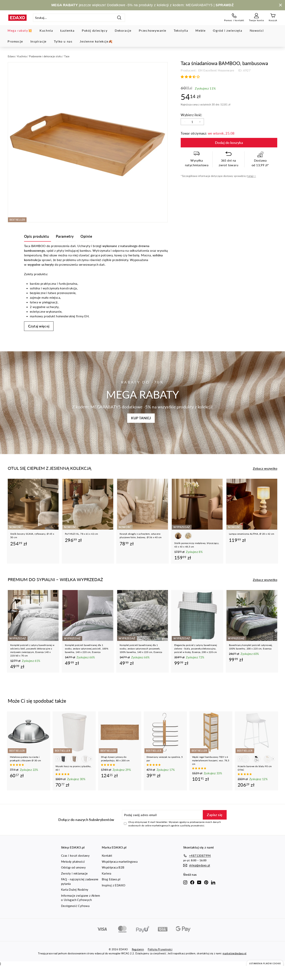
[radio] (178, 536)
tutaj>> (251, 176)
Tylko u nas (63, 41)
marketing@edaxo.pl (234, 953)
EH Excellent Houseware (216, 70)
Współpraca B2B (113, 867)
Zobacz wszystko (265, 468)
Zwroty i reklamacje (74, 873)
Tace (67, 56)
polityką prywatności (192, 825)
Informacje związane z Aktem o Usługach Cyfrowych (80, 898)
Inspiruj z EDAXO (113, 885)
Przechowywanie (152, 30)
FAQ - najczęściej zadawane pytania (79, 881)
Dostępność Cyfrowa (75, 906)
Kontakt (107, 855)
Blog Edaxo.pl (111, 879)
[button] (190, 76)
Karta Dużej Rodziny (74, 889)
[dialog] (265, 963)
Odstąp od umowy (73, 867)
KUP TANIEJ (141, 418)
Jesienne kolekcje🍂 (96, 41)
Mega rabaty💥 (20, 30)
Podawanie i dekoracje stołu (45, 56)
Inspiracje (38, 41)
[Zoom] (88, 142)
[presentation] (90, 758)
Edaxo (11, 56)
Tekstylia (181, 30)
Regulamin (138, 949)
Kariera (106, 873)
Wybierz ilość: (191, 115)
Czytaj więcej (38, 326)
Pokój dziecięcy (94, 30)
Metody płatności (73, 861)
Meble (200, 30)
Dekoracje (123, 30)
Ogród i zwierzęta (227, 30)
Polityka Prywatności (160, 949)
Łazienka (67, 30)
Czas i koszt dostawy (75, 855)
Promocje (15, 41)
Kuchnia (46, 30)
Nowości (257, 30)
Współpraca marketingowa (119, 861)
